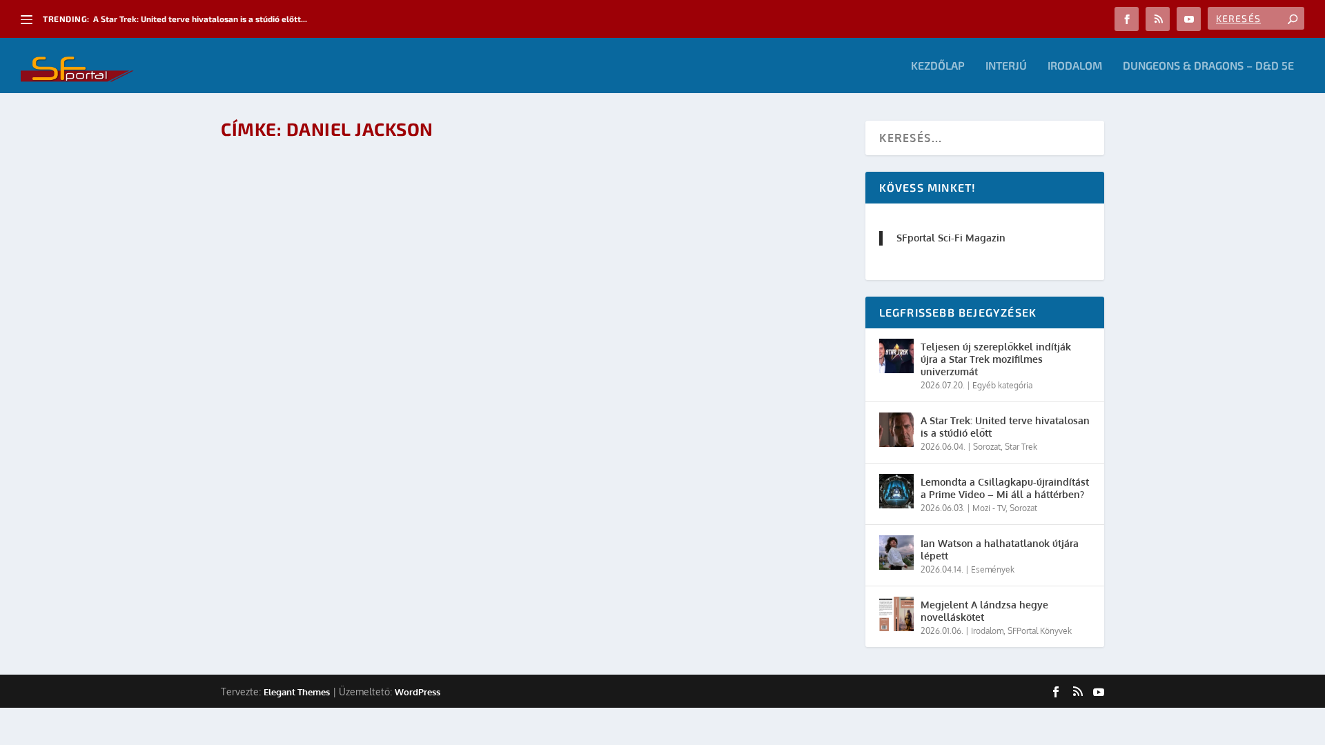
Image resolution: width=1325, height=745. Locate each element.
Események (992, 569)
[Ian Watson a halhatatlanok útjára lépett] (896, 552)
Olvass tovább (283, 229)
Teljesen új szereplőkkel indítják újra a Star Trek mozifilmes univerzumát (996, 359)
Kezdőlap (938, 66)
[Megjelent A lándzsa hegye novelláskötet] (896, 614)
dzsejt (655, 191)
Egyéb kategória (1002, 385)
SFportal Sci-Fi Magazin (950, 238)
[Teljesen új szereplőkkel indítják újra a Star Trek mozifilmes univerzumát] (896, 356)
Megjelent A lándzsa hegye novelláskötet (984, 611)
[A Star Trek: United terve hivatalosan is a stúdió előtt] (896, 430)
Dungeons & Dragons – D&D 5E (1208, 66)
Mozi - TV (365, 191)
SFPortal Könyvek (1040, 631)
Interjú (1006, 66)
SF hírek (401, 191)
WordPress (417, 691)
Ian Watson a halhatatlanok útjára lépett (1000, 549)
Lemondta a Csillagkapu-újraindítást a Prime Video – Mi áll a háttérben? (1005, 488)
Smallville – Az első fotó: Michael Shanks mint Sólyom (404, 169)
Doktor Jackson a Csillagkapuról (705, 169)
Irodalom (1075, 66)
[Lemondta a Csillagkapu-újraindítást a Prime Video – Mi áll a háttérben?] (896, 491)
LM (281, 191)
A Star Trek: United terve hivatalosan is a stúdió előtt (1005, 427)
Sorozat (987, 446)
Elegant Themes (297, 691)
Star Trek (1021, 446)
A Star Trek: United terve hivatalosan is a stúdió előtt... (200, 18)
